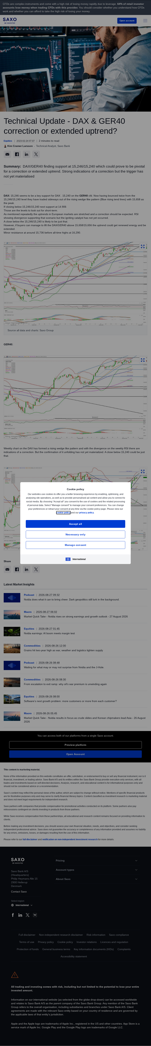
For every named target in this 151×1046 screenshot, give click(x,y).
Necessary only (75, 534)
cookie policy (72, 512)
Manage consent (75, 544)
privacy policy (95, 512)
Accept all (75, 523)
